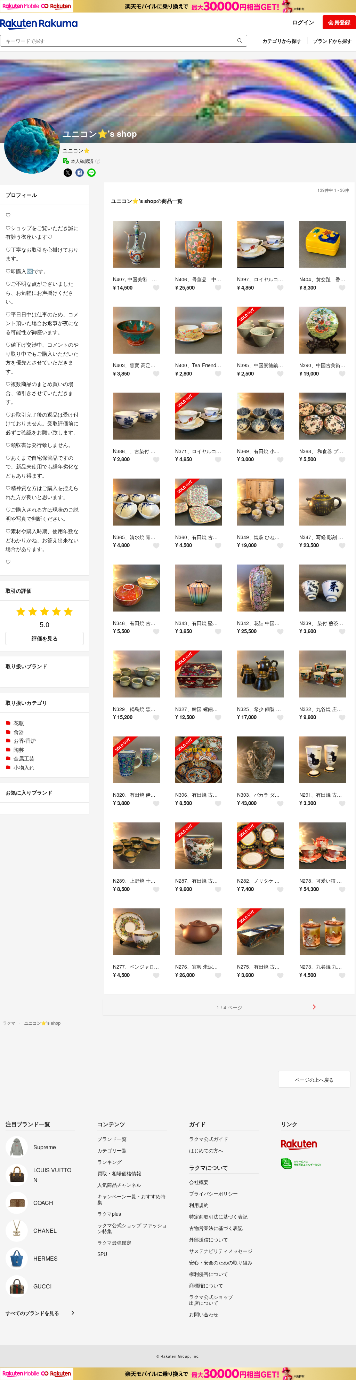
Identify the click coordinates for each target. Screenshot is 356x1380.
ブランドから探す (332, 40)
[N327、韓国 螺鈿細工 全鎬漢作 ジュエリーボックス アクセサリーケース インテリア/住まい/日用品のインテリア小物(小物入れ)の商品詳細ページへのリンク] (198, 673)
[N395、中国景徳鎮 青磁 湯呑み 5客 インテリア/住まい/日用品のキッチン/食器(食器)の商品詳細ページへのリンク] (260, 330)
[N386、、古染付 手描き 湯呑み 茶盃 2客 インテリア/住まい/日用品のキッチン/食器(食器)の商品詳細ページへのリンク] (136, 416)
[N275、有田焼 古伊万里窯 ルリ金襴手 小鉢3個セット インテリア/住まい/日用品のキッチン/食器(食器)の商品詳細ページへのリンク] (260, 931)
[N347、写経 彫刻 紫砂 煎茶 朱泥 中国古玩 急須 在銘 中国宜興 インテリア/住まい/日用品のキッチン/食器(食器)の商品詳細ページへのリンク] (322, 502)
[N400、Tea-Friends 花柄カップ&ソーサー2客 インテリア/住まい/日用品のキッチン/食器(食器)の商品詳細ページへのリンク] (198, 330)
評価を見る (45, 638)
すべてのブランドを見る (32, 1312)
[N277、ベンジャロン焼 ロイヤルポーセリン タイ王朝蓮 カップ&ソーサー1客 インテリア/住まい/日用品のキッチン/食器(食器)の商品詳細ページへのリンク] (136, 931)
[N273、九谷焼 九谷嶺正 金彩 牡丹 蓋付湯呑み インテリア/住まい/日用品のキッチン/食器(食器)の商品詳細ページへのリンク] (322, 931)
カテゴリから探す (281, 40)
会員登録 (339, 22)
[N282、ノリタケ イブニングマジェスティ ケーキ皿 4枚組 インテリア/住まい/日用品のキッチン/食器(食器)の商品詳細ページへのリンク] (260, 845)
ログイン (303, 22)
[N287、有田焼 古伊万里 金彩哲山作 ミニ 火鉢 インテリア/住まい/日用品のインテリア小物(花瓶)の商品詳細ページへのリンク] (198, 845)
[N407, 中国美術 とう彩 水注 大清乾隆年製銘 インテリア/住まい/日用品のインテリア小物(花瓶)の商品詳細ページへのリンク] (136, 244)
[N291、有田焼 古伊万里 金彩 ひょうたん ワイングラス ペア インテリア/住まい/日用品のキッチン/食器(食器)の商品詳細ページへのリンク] (322, 759)
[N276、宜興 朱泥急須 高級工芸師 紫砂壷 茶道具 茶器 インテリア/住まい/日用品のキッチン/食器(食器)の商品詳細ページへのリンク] (198, 931)
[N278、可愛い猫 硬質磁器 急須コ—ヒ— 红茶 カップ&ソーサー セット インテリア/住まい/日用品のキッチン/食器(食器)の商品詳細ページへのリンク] (322, 845)
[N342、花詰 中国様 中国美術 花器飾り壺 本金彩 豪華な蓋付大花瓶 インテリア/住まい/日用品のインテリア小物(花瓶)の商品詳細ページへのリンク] (260, 588)
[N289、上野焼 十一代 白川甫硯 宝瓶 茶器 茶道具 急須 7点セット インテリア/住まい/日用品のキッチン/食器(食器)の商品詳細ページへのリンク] (136, 845)
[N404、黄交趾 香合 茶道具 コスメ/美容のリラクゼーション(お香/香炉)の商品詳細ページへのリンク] (322, 244)
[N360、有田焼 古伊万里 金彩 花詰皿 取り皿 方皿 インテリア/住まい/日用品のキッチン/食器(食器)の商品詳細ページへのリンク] (198, 502)
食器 (19, 731)
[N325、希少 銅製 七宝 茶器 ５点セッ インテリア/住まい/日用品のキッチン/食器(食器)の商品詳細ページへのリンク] (260, 673)
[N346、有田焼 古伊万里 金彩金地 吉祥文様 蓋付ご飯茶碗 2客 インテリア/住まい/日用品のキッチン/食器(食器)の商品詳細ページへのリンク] (136, 588)
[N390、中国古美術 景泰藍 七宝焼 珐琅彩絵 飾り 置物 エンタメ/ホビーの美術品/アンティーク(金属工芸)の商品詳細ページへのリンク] (322, 330)
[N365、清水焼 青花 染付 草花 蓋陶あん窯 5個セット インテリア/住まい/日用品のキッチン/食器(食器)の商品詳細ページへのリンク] (136, 502)
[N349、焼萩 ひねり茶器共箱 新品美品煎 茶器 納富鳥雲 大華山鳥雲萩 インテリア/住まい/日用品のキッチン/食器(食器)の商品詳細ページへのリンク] (260, 502)
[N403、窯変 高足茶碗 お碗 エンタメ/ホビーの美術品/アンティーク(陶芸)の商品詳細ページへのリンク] (136, 330)
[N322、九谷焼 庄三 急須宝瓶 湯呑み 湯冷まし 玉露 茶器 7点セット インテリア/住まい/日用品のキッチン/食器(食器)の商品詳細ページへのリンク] (322, 673)
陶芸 (19, 749)
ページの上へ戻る (314, 1079)
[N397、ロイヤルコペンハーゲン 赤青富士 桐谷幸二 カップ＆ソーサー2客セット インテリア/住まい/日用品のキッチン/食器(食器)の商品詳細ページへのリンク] (260, 244)
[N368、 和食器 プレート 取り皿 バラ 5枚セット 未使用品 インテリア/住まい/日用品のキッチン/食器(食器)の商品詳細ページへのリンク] (322, 416)
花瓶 (19, 722)
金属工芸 (24, 758)
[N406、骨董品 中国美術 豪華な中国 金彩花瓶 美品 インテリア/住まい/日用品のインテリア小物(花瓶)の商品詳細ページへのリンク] (198, 244)
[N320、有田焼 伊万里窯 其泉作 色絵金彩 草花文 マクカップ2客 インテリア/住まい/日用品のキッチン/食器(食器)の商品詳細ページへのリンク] (136, 759)
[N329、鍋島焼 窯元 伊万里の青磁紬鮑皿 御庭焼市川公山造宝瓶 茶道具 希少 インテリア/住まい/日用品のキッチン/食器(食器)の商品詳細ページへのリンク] (136, 673)
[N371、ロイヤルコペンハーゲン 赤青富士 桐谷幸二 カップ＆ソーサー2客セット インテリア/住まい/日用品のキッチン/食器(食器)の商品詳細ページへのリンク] (198, 416)
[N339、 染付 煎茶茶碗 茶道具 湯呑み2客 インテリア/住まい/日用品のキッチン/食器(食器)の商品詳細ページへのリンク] (322, 588)
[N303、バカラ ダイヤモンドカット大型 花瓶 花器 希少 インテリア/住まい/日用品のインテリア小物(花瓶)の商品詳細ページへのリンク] (260, 759)
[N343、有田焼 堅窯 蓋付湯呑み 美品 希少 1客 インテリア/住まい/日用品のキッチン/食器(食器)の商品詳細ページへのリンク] (198, 588)
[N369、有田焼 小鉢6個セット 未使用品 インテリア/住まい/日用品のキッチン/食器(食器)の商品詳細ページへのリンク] (260, 416)
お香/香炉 (25, 740)
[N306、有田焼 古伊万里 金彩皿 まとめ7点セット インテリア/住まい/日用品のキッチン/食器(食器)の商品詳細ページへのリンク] (198, 759)
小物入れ (24, 767)
